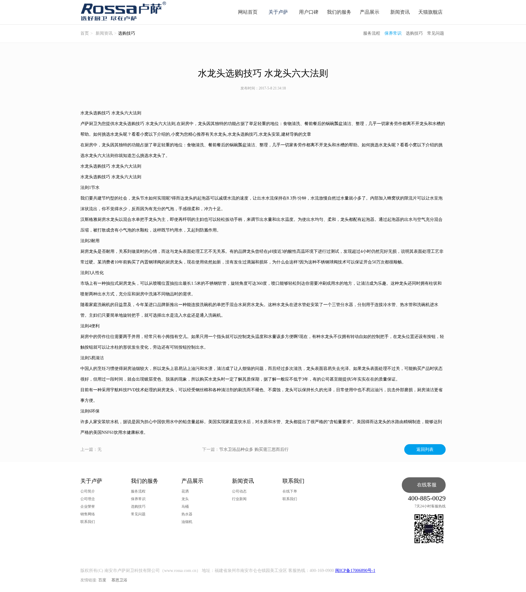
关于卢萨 (278, 12)
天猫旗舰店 (430, 12)
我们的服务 (339, 12)
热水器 (186, 514)
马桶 (185, 506)
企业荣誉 (87, 506)
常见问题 (435, 33)
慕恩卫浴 (119, 580)
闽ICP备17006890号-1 (355, 570)
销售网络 (87, 514)
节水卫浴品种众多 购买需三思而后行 (254, 449)
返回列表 (424, 449)
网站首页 (248, 12)
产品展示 (369, 12)
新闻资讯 (400, 12)
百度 (102, 580)
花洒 (185, 491)
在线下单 (289, 491)
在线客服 (427, 484)
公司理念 (87, 499)
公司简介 (87, 491)
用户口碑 (308, 12)
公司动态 (239, 491)
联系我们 (87, 522)
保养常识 (393, 33)
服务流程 (371, 33)
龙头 (185, 499)
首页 (84, 33)
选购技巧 (414, 33)
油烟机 (186, 522)
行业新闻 (239, 499)
